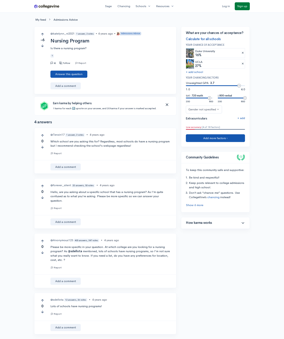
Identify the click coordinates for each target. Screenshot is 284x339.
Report (82, 63)
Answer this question (68, 74)
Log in (226, 6)
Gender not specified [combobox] (202, 109)
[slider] (239, 85)
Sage (108, 6)
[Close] (167, 104)
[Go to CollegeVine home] (46, 6)
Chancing (123, 6)
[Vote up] (42, 34)
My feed (40, 19)
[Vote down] (42, 46)
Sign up (242, 6)
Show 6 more (194, 205)
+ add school (194, 72)
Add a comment (65, 86)
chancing (213, 197)
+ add (241, 118)
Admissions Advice (66, 19)
